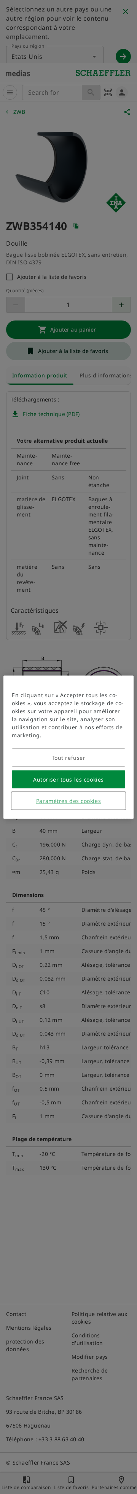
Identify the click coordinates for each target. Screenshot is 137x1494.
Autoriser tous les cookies (68, 779)
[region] (68, 747)
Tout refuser (69, 757)
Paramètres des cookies (68, 800)
